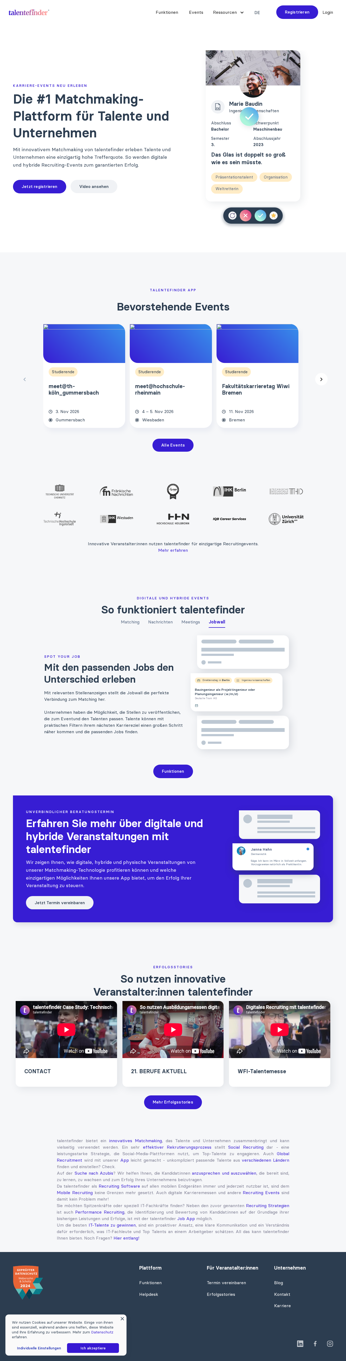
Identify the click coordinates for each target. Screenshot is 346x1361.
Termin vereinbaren (226, 1282)
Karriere (282, 1305)
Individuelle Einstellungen (39, 1348)
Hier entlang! (126, 1238)
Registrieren (297, 12)
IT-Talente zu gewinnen (112, 1225)
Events (196, 12)
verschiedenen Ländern (265, 1160)
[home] (29, 12)
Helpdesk (148, 1294)
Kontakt (282, 1294)
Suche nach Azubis (94, 1173)
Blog (278, 1282)
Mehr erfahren (173, 550)
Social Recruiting (246, 1147)
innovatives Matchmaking (135, 1140)
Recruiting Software (119, 1186)
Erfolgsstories (221, 1294)
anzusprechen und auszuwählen (224, 1173)
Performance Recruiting (99, 1212)
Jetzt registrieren (40, 186)
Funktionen (167, 12)
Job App (186, 1218)
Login (327, 12)
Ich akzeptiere (93, 1348)
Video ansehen (94, 186)
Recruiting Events (261, 1192)
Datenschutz (102, 1332)
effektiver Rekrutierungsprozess (177, 1147)
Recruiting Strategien (267, 1205)
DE (257, 12)
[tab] (130, 623)
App (124, 1160)
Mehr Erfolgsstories (173, 1102)
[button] (227, 12)
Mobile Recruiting (75, 1192)
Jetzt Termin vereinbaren (60, 902)
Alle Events (173, 445)
